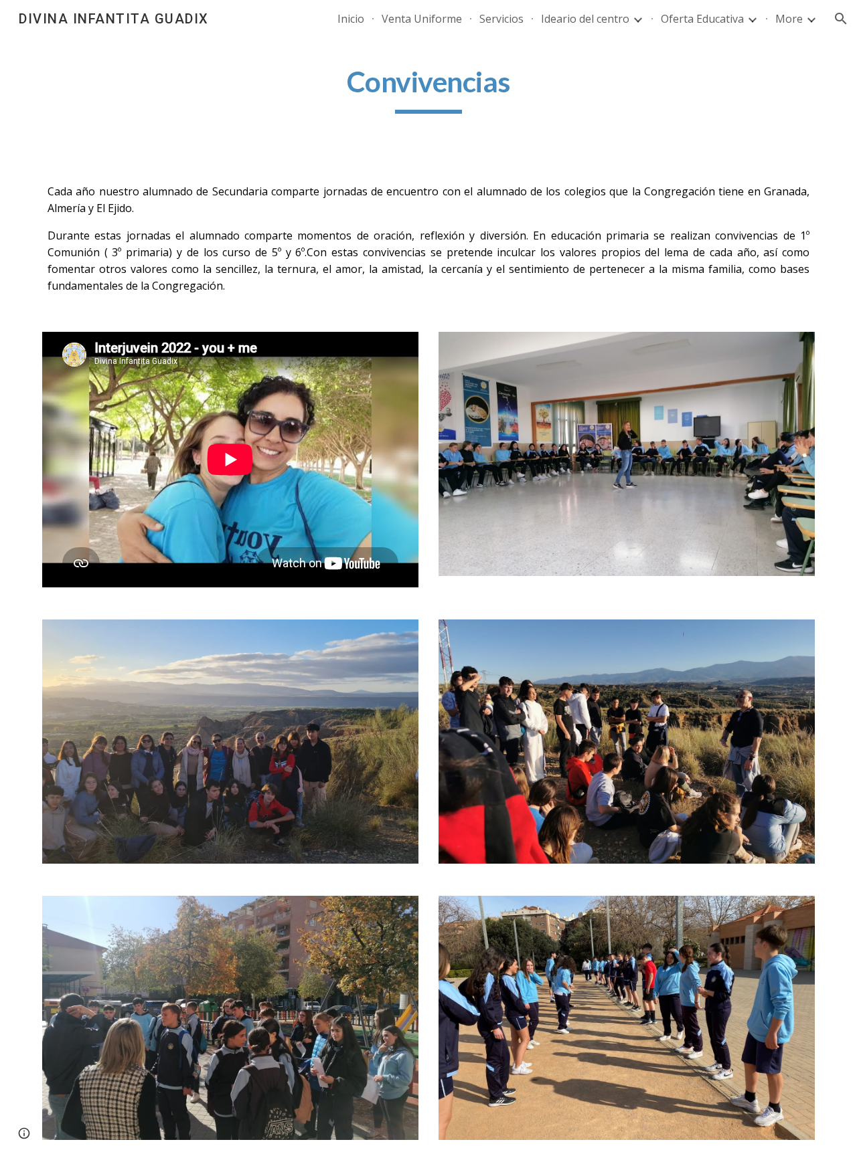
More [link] (789, 18)
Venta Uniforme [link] (422, 18)
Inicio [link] (350, 18)
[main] (428, 87)
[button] (841, 19)
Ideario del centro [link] (585, 18)
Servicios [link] (501, 18)
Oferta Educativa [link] (702, 18)
